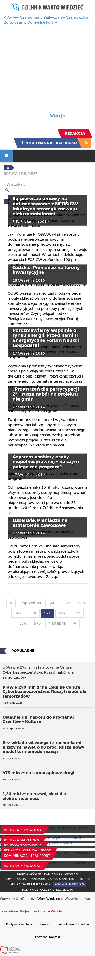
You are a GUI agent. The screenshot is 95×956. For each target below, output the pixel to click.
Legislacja (64, 889)
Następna (57, 623)
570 (32, 613)
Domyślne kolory (42, 22)
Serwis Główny (29, 873)
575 (37, 623)
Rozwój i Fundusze (69, 884)
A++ (16, 17)
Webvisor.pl (59, 911)
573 (76, 613)
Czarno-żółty (77, 17)
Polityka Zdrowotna (23, 830)
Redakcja (75, 133)
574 (22, 623)
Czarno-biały (31, 17)
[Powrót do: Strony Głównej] (8, 167)
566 (52, 603)
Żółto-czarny (15, 22)
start (11, 603)
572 (62, 613)
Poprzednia (30, 603)
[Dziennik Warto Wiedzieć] (47, 7)
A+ (9, 17)
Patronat (41, 937)
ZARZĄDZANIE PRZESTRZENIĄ (69, 879)
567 (66, 603)
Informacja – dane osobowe (55, 924)
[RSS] (86, 143)
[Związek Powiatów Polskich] (10, 949)
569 (18, 613)
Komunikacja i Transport (27, 855)
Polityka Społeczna (21, 840)
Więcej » (57, 116)
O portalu (82, 924)
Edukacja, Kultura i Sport (27, 850)
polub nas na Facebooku (50, 143)
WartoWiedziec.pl (50, 898)
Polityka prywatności (20, 924)
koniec (75, 623)
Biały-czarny (54, 17)
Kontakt (54, 937)
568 (81, 603)
